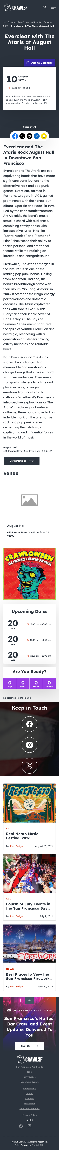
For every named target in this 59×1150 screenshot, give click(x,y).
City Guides (30, 1077)
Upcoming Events (29, 1082)
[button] (45, 7)
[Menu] (53, 7)
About (29, 1093)
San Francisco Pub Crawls (29, 1067)
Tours (29, 1071)
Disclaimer (29, 1103)
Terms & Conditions (29, 1108)
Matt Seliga (16, 846)
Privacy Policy (29, 1115)
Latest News (29, 1088)
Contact (29, 1098)
